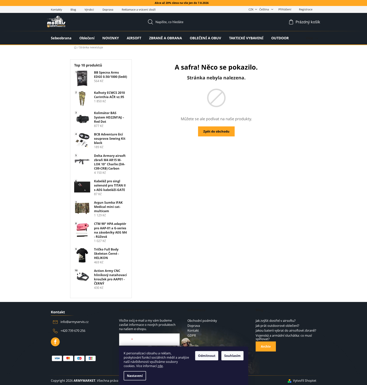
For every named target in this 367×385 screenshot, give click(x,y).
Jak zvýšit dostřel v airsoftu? (276, 321)
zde (160, 366)
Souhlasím (232, 356)
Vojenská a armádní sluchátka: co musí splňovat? (284, 337)
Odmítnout (206, 356)
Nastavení (135, 376)
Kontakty (56, 9)
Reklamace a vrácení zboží (139, 9)
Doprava (107, 9)
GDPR (191, 335)
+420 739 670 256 (72, 331)
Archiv (266, 346)
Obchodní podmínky (202, 321)
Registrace (305, 9)
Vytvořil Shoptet (304, 380)
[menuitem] (61, 38)
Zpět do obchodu (216, 131)
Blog (73, 9)
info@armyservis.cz (74, 322)
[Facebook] (55, 341)
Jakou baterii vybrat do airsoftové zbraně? (286, 330)
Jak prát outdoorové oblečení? (277, 326)
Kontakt (193, 330)
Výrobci (89, 9)
